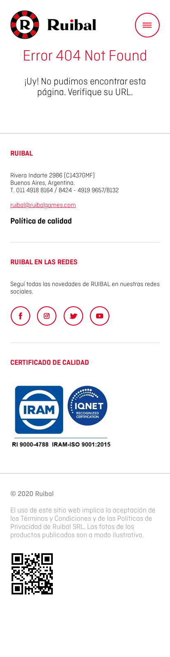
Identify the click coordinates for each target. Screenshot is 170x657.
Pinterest (47, 316)
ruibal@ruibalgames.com (43, 205)
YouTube (100, 316)
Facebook (20, 316)
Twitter (73, 316)
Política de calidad (41, 221)
